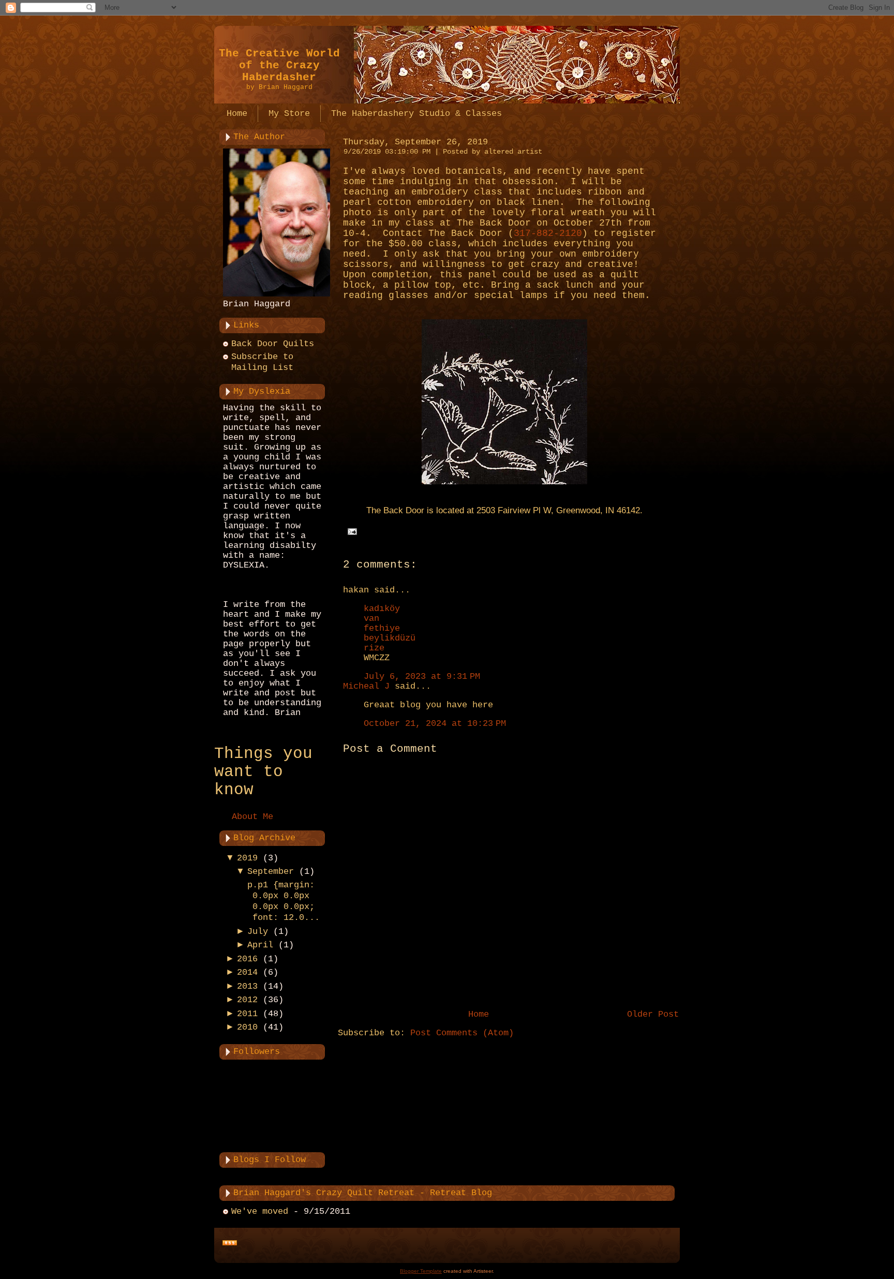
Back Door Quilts (272, 344)
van (371, 618)
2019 (247, 858)
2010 (247, 1027)
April (260, 945)
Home (478, 1014)
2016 (247, 959)
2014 (247, 972)
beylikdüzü (389, 638)
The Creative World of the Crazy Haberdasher (279, 65)
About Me (252, 817)
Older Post (653, 1014)
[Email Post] (350, 532)
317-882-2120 (548, 233)
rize (374, 648)
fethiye (382, 628)
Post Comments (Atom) (462, 1033)
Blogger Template (421, 1271)
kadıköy (382, 609)
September (270, 871)
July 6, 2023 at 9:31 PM (422, 676)
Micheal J (366, 686)
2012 (247, 1000)
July (257, 931)
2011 (247, 1014)
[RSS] (229, 1243)
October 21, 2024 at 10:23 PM (435, 723)
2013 (247, 986)
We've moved (259, 1211)
